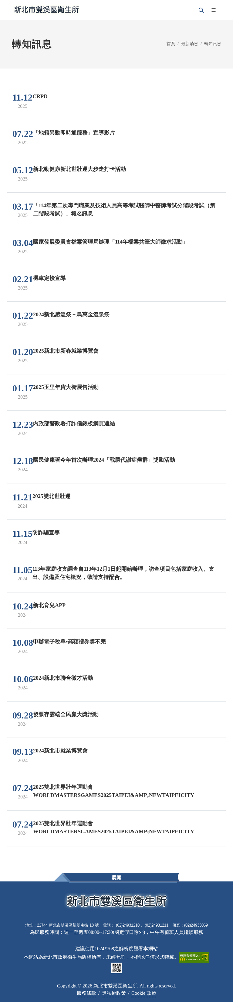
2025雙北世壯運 (51, 496)
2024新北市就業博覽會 (60, 751)
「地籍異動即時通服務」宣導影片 (74, 133)
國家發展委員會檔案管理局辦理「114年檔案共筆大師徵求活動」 (110, 242)
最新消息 (189, 43)
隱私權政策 (114, 993)
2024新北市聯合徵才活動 (63, 678)
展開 (116, 877)
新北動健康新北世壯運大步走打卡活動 (79, 169)
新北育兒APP (49, 605)
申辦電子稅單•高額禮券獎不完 (69, 642)
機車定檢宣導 (49, 278)
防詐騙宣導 (46, 532)
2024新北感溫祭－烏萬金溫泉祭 (71, 314)
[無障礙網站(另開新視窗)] (194, 957)
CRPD (40, 96)
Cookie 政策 (143, 993)
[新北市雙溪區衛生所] (46, 10)
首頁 (171, 43)
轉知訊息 (212, 43)
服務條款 (86, 993)
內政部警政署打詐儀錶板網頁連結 (74, 423)
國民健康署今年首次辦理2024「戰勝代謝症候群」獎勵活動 (104, 460)
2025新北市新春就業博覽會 (66, 351)
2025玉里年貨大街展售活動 (66, 387)
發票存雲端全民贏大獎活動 (66, 714)
